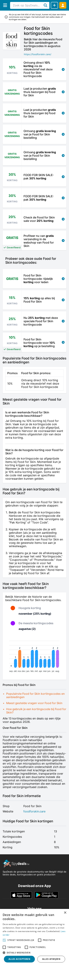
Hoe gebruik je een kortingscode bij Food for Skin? (36, 710)
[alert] (34, 937)
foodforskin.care (34, 811)
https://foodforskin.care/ (37, 54)
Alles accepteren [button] (19, 959)
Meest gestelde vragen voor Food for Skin (34, 703)
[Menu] (5, 5)
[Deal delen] (54, 5)
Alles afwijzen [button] (51, 959)
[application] (34, 655)
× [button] (65, 912)
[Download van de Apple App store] (21, 894)
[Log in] (62, 5)
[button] (34, 952)
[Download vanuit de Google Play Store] (46, 894)
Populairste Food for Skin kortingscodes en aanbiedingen (35, 695)
